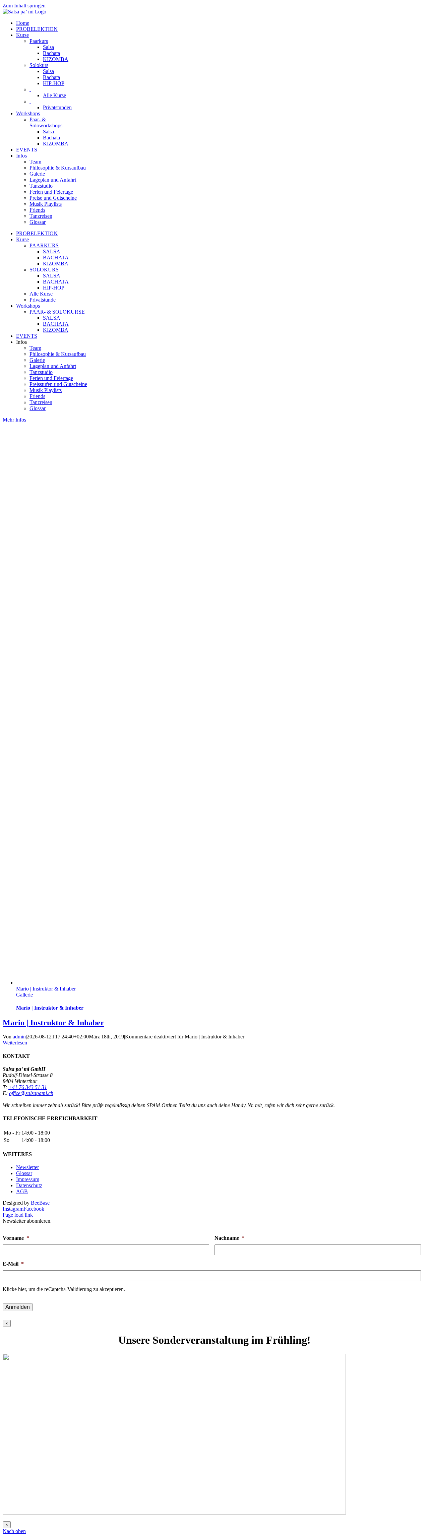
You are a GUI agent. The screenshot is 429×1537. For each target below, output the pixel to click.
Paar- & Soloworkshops (45, 122)
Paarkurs (38, 41)
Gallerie (24, 995)
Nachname (229, 1238)
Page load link (18, 1215)
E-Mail (13, 1264)
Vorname (16, 1238)
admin (19, 1036)
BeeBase (40, 1203)
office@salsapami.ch (31, 1093)
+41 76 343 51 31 (27, 1087)
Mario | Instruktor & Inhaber (46, 988)
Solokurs (38, 65)
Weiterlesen (15, 1042)
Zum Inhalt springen (24, 5)
